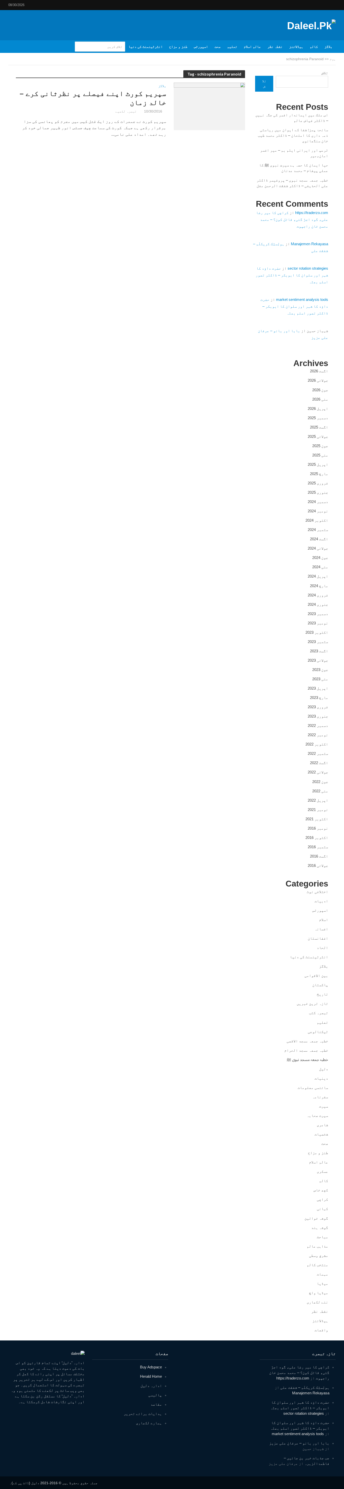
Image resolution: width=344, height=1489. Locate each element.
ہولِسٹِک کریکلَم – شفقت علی (304, 1387)
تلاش (324, 73)
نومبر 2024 (318, 511)
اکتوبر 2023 (316, 632)
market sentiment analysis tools (302, 299)
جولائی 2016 (318, 865)
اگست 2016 (319, 856)
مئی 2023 (320, 679)
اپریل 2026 (318, 408)
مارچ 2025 (319, 474)
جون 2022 (320, 781)
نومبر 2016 (318, 828)
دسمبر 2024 (318, 502)
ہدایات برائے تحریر (143, 1413)
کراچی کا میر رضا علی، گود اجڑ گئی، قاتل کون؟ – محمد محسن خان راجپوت (292, 219)
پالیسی (155, 1395)
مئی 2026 (320, 399)
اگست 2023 (319, 651)
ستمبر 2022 (318, 753)
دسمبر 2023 (318, 614)
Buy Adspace (151, 1367)
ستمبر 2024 (318, 529)
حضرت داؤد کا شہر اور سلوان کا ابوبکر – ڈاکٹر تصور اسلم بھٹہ (292, 275)
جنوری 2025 (318, 492)
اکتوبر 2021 (316, 819)
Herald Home (151, 1376)
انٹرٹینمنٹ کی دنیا (145, 47)
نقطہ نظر (275, 47)
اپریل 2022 (318, 800)
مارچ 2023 (319, 697)
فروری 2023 (318, 707)
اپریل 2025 (318, 464)
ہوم (333, 59)
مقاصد (156, 1404)
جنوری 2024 (318, 604)
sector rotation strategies (308, 268)
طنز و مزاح (178, 47)
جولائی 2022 (318, 772)
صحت (218, 47)
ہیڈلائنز (296, 47)
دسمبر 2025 (318, 418)
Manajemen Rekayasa (309, 244)
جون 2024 (320, 557)
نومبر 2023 (318, 623)
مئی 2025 (320, 455)
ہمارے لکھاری (149, 1423)
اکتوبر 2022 (316, 744)
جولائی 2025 (318, 436)
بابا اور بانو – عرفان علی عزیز (299, 1443)
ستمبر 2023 (318, 642)
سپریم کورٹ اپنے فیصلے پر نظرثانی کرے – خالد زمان (93, 98)
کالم (314, 47)
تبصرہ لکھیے (125, 111)
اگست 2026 (319, 371)
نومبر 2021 (318, 809)
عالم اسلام (252, 47)
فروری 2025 (318, 483)
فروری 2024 (318, 595)
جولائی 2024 (318, 548)
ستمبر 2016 (318, 847)
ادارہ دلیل (151, 1386)
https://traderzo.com (311, 212)
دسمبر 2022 (318, 725)
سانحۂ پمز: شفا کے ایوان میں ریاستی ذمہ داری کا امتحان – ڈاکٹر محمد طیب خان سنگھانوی (293, 135)
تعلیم (232, 47)
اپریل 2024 (318, 576)
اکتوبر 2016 (316, 837)
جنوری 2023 (318, 716)
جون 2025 (320, 446)
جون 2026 (320, 390)
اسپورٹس (201, 47)
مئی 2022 (320, 791)
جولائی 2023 (318, 660)
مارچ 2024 (319, 586)
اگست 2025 (319, 427)
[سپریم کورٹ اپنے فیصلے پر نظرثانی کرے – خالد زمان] (209, 106)
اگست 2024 (319, 539)
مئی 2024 (320, 567)
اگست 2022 (319, 763)
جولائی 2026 (318, 380)
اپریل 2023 (318, 688)
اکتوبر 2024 (316, 520)
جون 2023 (320, 669)
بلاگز (328, 47)
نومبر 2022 (318, 735)
